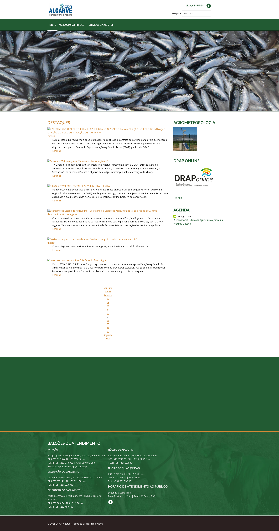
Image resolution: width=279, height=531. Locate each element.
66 (108, 327)
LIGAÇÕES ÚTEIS (195, 5)
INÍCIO (52, 25)
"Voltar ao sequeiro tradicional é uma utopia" (113, 239)
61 (108, 309)
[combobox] (196, 13)
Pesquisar (176, 13)
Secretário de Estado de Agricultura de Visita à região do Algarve (123, 210)
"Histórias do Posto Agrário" (94, 260)
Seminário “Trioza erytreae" (93, 161)
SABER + (179, 198)
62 (108, 313)
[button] (10, 70)
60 (108, 306)
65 (108, 324)
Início (108, 291)
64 (108, 320)
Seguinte (108, 334)
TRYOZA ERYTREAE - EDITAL (96, 185)
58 (108, 298)
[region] (139, 71)
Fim (108, 338)
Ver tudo (108, 287)
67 (108, 331)
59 (108, 302)
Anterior (108, 295)
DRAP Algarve (63, 523)
